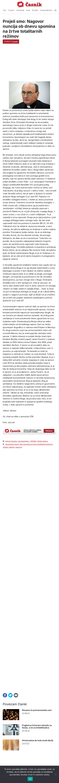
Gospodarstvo (46, 10)
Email (16, 695)
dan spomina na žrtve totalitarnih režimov (36, 444)
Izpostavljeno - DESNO (27, 441)
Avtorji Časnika (11, 441)
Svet (28, 10)
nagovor (18, 447)
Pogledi (11, 10)
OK (30, 779)
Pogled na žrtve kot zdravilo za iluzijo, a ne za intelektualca (37, 726)
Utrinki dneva (42, 441)
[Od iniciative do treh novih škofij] (11, 749)
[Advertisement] (29, 570)
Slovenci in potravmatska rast (37, 710)
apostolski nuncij (12, 444)
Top (4, 10)
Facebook (5, 695)
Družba (35, 10)
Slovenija (20, 10)
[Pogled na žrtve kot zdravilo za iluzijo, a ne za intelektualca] (11, 734)
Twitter (10, 695)
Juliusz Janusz (9, 447)
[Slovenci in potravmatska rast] (11, 719)
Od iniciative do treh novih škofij (37, 740)
